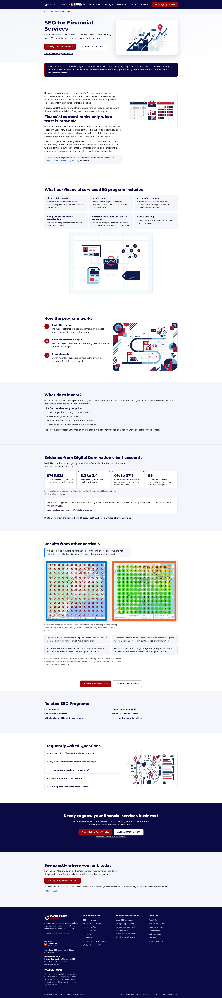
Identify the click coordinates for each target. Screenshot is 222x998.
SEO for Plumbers (90, 920)
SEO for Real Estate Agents (94, 941)
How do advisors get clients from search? (69, 770)
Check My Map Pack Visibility (95, 832)
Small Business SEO (157, 941)
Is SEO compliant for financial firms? (66, 778)
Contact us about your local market (111, 837)
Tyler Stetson (154, 930)
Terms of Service (124, 994)
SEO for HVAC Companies (94, 923)
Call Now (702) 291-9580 (165, 4)
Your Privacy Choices (170, 994)
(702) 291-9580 (50, 891)
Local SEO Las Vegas (124, 920)
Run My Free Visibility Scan (95, 683)
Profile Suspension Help (126, 933)
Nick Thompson (155, 934)
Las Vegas (108, 4)
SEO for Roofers (89, 927)
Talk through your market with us (127, 718)
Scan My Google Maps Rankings (62, 880)
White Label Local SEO (92, 945)
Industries (80, 4)
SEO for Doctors (89, 934)
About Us (153, 920)
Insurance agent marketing (124, 709)
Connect (144, 4)
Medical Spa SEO (90, 938)
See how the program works (58, 53)
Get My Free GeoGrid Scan (60, 47)
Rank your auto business (55, 714)
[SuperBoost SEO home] (50, 4)
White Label (94, 4)
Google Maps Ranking (125, 923)
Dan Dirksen (154, 938)
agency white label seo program (60, 160)
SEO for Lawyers (89, 930)
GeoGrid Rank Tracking (125, 937)
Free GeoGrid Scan (157, 923)
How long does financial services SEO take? (70, 787)
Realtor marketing (52, 709)
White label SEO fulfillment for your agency (64, 718)
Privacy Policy (136, 994)
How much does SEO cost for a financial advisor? (72, 753)
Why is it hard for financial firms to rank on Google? (73, 762)
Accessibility (156, 994)
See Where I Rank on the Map (125, 714)
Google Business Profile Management (126, 928)
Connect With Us (156, 927)
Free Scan (121, 4)
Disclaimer (147, 994)
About (133, 4)
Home (46, 11)
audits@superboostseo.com (56, 934)
